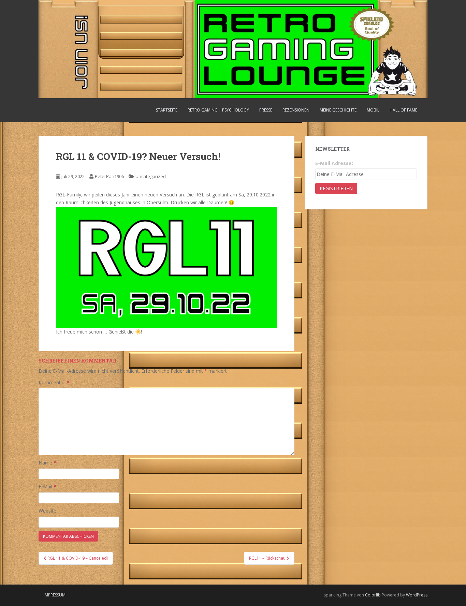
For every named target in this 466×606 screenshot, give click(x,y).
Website (47, 510)
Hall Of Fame (403, 110)
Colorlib (373, 595)
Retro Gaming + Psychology (218, 110)
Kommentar (54, 382)
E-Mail (47, 486)
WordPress (416, 595)
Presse (265, 110)
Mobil (373, 110)
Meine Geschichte (338, 110)
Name (47, 462)
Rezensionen (295, 110)
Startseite (166, 110)
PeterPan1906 (109, 176)
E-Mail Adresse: (334, 163)
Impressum (54, 595)
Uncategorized (150, 176)
